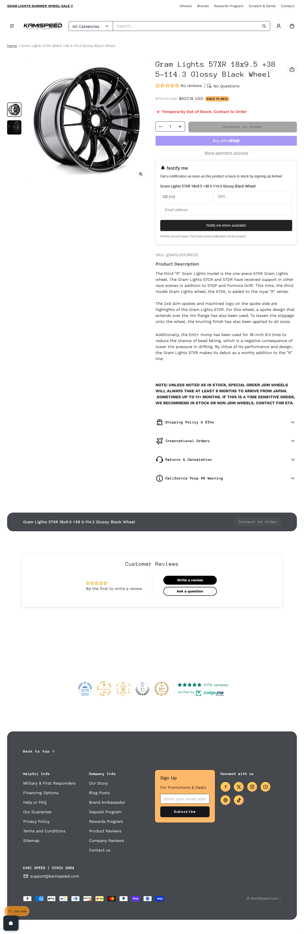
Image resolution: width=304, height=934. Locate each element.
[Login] (279, 26)
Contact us (99, 850)
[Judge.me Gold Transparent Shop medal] (104, 689)
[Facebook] (225, 787)
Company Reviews (106, 840)
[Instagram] (252, 787)
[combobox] (191, 26)
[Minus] (160, 126)
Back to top (36, 751)
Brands (203, 6)
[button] (292, 26)
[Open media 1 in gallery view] (14, 110)
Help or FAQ (35, 802)
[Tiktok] (239, 800)
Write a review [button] (190, 580)
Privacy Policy (36, 821)
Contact (287, 6)
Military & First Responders (49, 783)
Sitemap (31, 840)
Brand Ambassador (107, 802)
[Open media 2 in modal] (87, 120)
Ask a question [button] (190, 591)
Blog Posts (99, 792)
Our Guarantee (37, 811)
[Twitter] (239, 787)
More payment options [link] (226, 152)
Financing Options (40, 792)
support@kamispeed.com (54, 876)
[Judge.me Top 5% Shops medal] (142, 689)
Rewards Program (228, 6)
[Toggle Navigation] (12, 26)
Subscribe (185, 811)
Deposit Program (105, 811)
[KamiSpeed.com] (42, 26)
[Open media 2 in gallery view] (14, 127)
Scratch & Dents (262, 6)
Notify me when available (226, 225)
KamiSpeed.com (264, 898)
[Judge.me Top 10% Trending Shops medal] (161, 689)
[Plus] (180, 126)
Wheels (186, 6)
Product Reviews (105, 831)
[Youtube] (265, 787)
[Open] (10, 923)
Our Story (98, 783)
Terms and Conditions (44, 831)
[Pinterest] (225, 800)
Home (12, 46)
